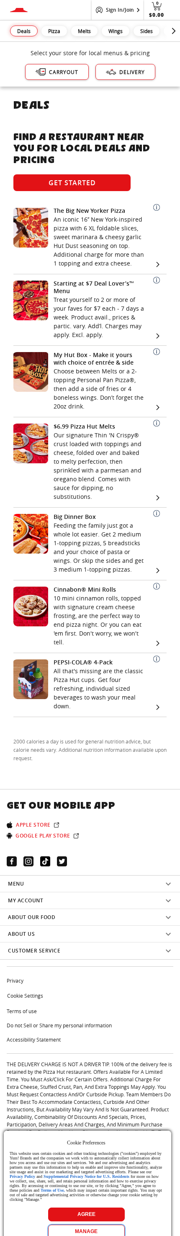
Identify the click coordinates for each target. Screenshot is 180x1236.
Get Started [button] (72, 182)
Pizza (54, 31)
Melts (84, 31)
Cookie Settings (25, 995)
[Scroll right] (173, 30)
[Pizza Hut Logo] (19, 10)
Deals (24, 31)
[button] (156, 207)
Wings (115, 31)
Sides (146, 31)
